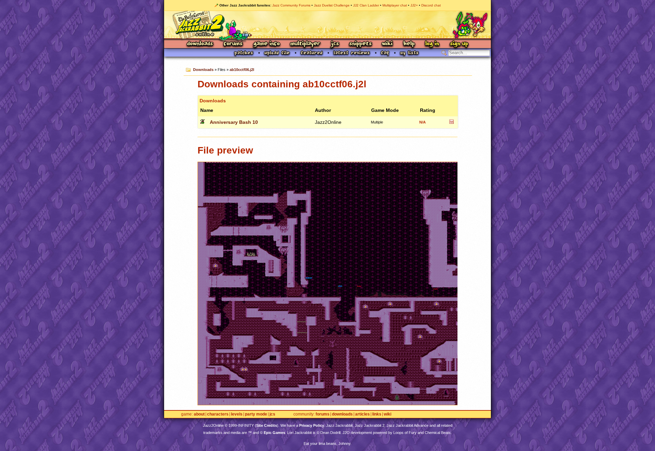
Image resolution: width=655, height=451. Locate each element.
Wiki (387, 44)
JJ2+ (414, 5)
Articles (362, 414)
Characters (218, 414)
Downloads (200, 44)
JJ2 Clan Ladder (366, 5)
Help (409, 44)
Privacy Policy (311, 425)
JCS (335, 44)
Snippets (361, 44)
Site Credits (266, 425)
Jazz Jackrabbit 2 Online (327, 24)
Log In (432, 44)
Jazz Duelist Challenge (332, 5)
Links (376, 414)
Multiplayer (305, 44)
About (199, 414)
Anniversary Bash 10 (234, 122)
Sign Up (459, 44)
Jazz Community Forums (291, 5)
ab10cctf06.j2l (242, 70)
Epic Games (274, 433)
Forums (233, 44)
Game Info (266, 44)
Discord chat (431, 5)
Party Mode (256, 414)
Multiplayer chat (394, 5)
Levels (237, 414)
